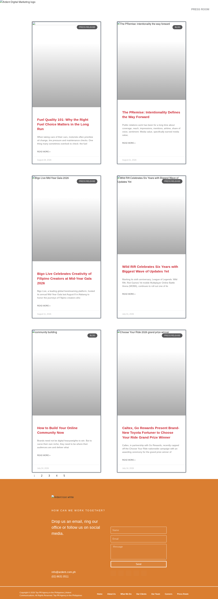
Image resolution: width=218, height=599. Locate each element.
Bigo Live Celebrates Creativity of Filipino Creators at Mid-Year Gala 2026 (64, 278)
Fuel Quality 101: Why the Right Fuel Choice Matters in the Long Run (63, 124)
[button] (212, 9)
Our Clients (141, 594)
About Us (111, 594)
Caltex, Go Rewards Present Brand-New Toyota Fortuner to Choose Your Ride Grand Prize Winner (150, 432)
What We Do (126, 594)
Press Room (182, 594)
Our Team (155, 594)
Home (99, 594)
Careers (168, 594)
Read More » (43, 152)
